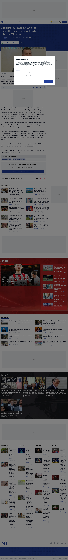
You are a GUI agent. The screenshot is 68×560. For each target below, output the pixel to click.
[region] (34, 70)
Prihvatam (48, 81)
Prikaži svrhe (20, 81)
